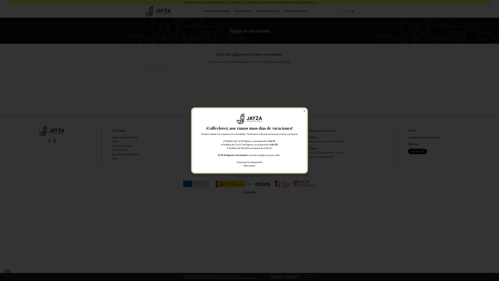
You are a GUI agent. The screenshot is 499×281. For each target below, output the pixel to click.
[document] (249, 140)
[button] (304, 111)
